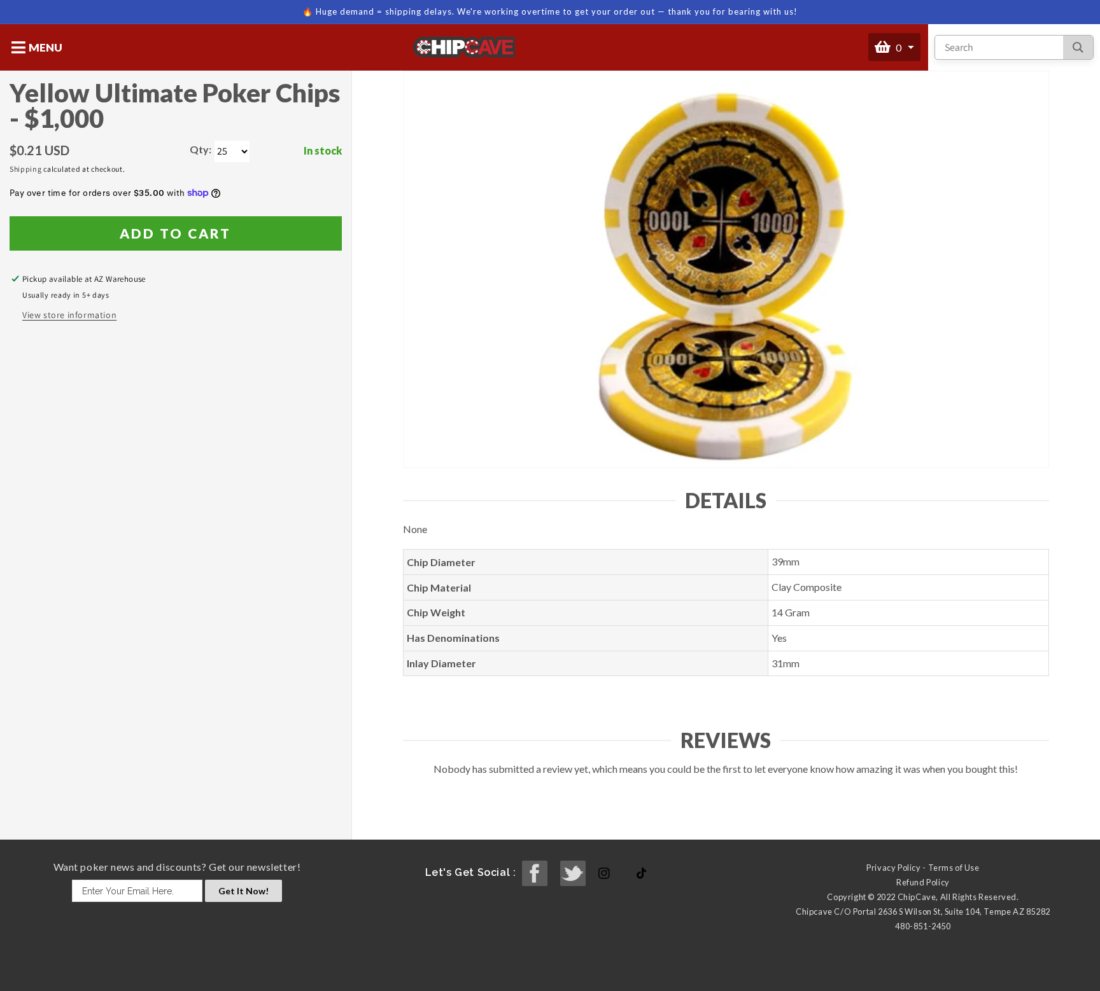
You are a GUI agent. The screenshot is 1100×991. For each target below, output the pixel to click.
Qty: (200, 149)
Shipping (26, 169)
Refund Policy (923, 882)
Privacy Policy (893, 868)
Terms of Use (954, 868)
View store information (69, 315)
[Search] (1078, 47)
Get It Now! (243, 890)
